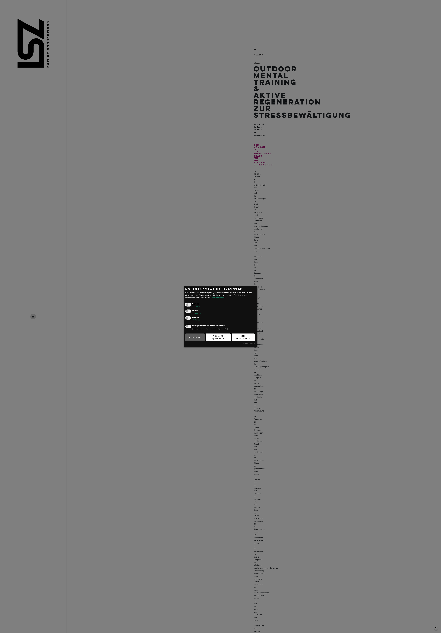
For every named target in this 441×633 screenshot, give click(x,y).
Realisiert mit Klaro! (249, 343)
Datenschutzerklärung (218, 298)
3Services (196, 320)
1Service (196, 307)
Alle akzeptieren (243, 337)
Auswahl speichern (218, 337)
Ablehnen (195, 337)
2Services (196, 313)
